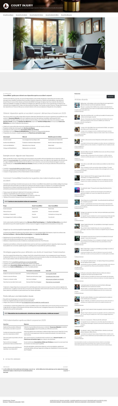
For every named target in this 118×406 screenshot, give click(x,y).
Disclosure (5, 401)
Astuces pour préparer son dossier (55, 279)
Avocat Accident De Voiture (36, 15)
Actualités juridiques (8, 15)
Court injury (22, 5)
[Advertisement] (59, 81)
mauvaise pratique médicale (67, 401)
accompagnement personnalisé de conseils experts (35, 302)
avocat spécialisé (13, 160)
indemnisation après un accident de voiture (97, 400)
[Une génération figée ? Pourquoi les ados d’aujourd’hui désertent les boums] (77, 190)
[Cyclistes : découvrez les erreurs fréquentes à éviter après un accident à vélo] (77, 142)
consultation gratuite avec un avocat (78, 400)
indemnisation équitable (55, 401)
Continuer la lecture (79, 111)
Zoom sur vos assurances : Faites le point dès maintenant (94, 319)
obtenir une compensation (81, 401)
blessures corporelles (64, 400)
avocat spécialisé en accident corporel (20, 168)
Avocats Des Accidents (21, 15)
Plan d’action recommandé (53, 282)
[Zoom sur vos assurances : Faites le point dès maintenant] (77, 322)
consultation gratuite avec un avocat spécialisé (24, 262)
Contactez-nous (6, 400)
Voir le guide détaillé (51, 273)
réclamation (99, 401)
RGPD (22, 401)
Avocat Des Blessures (66, 15)
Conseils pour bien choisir (52, 276)
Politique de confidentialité (15, 401)
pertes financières (91, 401)
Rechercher (77, 93)
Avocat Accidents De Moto (52, 15)
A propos (13, 400)
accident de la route (54, 400)
